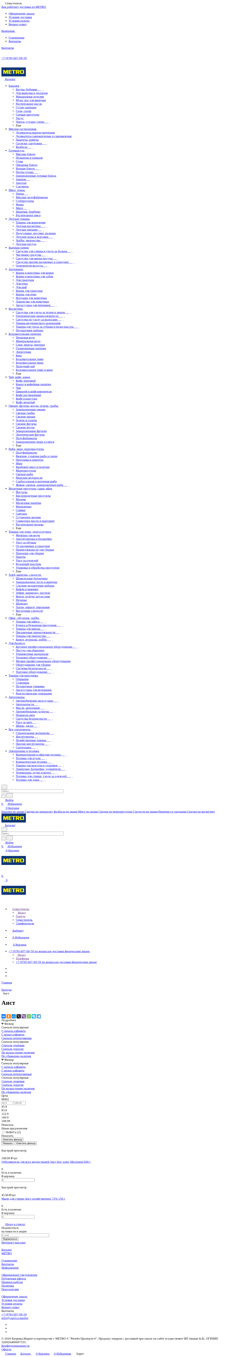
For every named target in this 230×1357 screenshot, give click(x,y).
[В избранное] (3, 1183)
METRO (6, 1253)
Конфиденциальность (15, 1345)
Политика (7, 1285)
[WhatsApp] (29, 1016)
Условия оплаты (19, 20)
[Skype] (34, 1016)
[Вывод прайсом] (7, 1147)
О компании (16, 37)
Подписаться (10, 1239)
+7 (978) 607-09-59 (14, 58)
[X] (19, 1016)
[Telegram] (39, 1016)
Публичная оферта (13, 1278)
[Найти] (10, 795)
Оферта (6, 1349)
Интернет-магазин (13, 1242)
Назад (21, 912)
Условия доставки (20, 17)
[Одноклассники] (8, 1016)
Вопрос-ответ (18, 24)
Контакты (15, 41)
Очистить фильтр (25, 1143)
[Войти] (3, 872)
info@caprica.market (14, 1318)
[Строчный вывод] (5, 1147)
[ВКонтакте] (3, 1016)
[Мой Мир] (14, 1016)
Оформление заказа (21, 13)
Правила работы (12, 1282)
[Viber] (24, 1016)
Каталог (6, 1249)
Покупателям (10, 1289)
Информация (10, 1267)
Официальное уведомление (19, 1275)
